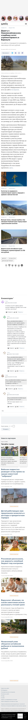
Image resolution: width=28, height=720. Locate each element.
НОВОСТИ (3, 27)
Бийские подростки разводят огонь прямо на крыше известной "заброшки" (13, 472)
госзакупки (12, 258)
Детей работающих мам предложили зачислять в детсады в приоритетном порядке (13, 514)
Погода (2, 695)
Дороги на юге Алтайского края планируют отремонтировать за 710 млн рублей (13, 250)
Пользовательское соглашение (8, 692)
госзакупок (15, 90)
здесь (11, 168)
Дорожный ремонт (7, 260)
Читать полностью (14, 506)
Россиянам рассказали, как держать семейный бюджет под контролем (12, 561)
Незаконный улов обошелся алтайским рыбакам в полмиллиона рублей (12, 644)
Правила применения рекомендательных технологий (13, 704)
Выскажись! (6, 53)
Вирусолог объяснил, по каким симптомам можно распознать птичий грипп (13, 602)
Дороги (4, 258)
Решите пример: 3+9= (7, 426)
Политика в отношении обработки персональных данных (13, 705)
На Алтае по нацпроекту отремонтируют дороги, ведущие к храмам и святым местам (13, 192)
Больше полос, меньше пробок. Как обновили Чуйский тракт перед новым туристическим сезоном (14, 221)
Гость (6, 301)
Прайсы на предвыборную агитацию (9, 699)
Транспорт (12, 188)
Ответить (20, 312)
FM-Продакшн (4, 690)
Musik (6, 375)
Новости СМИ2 (4, 441)
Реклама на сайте (5, 694)
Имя (3, 410)
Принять (20, 716)
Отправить (5, 429)
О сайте (3, 697)
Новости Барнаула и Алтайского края (9, 701)
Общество (12, 27)
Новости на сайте (5, 688)
